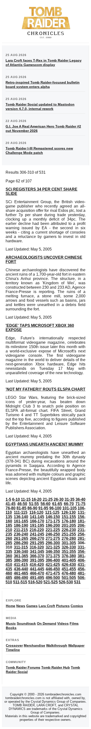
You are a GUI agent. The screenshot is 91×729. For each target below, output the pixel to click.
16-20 (36, 499)
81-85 (21, 508)
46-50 (22, 504)
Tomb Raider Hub (55, 667)
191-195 (37, 525)
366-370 (37, 556)
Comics (77, 606)
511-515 (20, 582)
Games (32, 606)
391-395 (37, 560)
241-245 (37, 534)
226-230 (69, 530)
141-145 (37, 517)
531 (77, 582)
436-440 (21, 569)
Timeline (13, 650)
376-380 (69, 556)
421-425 (53, 565)
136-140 (21, 517)
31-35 (69, 499)
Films (74, 623)
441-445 (37, 569)
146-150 (53, 517)
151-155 (69, 517)
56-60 (45, 504)
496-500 (53, 578)
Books (11, 628)
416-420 (37, 565)
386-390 (21, 560)
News (20, 606)
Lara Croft (47, 606)
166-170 (37, 521)
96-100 (55, 508)
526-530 (66, 582)
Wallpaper (76, 645)
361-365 (21, 556)
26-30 (59, 499)
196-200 (53, 525)
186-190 (21, 525)
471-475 (53, 573)
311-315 (21, 547)
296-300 (53, 543)
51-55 (34, 504)
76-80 (11, 508)
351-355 (69, 552)
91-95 (43, 508)
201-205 (69, 525)
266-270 (37, 538)
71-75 (80, 504)
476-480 (69, 573)
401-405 (69, 560)
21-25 (48, 499)
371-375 (53, 556)
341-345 (37, 552)
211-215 (21, 530)
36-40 (80, 499)
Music (11, 623)
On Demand (46, 623)
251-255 (69, 534)
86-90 (32, 508)
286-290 (21, 543)
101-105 (69, 508)
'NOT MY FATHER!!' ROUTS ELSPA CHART (45, 389)
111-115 (20, 512)
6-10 (16, 499)
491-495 (37, 578)
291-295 (37, 543)
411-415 (21, 565)
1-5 (8, 499)
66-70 (69, 504)
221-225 (53, 530)
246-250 (53, 534)
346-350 (53, 552)
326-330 (69, 547)
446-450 (53, 569)
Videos (63, 623)
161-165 (21, 521)
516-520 (35, 582)
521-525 (50, 582)
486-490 (21, 578)
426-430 (69, 565)
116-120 (36, 512)
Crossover (14, 645)
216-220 (37, 530)
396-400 (53, 560)
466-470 (37, 573)
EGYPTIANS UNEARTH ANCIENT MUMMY (44, 444)
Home (10, 606)
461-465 (21, 573)
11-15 (26, 499)
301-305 (69, 543)
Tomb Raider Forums (23, 667)
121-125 (52, 512)
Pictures (63, 606)
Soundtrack (26, 623)
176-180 (69, 521)
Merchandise (34, 645)
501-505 (69, 578)
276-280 (69, 538)
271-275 (53, 538)
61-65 (57, 504)
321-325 (53, 547)
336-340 (21, 552)
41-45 (11, 504)
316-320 (37, 547)
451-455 (69, 569)
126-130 (68, 512)
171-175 (53, 521)
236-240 (21, 534)
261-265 (21, 538)
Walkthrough (56, 645)
